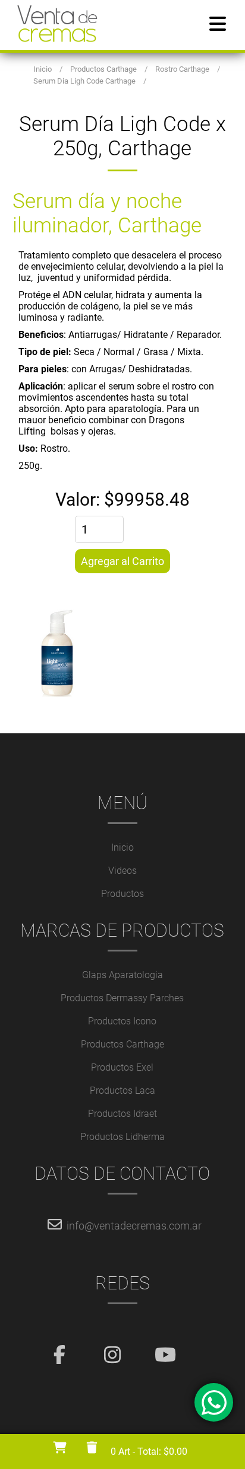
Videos (122, 870)
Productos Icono (122, 1021)
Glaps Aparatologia (122, 975)
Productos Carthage (122, 1044)
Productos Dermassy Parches (122, 998)
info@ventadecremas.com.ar (134, 1225)
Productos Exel (122, 1067)
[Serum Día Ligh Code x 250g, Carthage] (122, 653)
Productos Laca (122, 1090)
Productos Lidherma (122, 1136)
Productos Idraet (122, 1113)
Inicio (122, 847)
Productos (122, 893)
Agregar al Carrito (122, 561)
